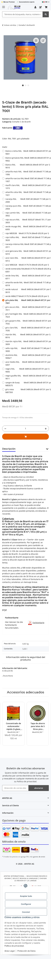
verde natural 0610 (27, 290)
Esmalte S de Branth (21, 121)
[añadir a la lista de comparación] (36, 40)
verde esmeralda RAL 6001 (27, 270)
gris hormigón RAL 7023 (27, 315)
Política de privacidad (14, 946)
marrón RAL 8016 (27, 336)
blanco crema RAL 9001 (27, 152)
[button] (35, 7)
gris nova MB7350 (27, 391)
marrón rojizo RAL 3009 (27, 343)
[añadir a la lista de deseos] (43, 40)
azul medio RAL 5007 (27, 363)
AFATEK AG (29, 863)
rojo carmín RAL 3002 (27, 214)
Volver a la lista (10, 25)
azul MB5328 (27, 264)
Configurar (26, 904)
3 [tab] (28, 85)
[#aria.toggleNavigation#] (3, 6)
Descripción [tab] (9, 449)
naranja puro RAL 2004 (27, 207)
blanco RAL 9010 (27, 166)
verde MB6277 (27, 296)
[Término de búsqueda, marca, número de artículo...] (46, 14)
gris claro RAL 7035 (27, 329)
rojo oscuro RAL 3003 (27, 221)
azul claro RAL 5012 (27, 259)
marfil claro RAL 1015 (27, 186)
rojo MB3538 (27, 233)
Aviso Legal (9, 951)
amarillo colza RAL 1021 (27, 193)
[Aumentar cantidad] (46, 428)
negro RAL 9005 (27, 370)
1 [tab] (23, 85)
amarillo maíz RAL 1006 (27, 173)
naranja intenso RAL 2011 (27, 245)
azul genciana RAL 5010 (27, 252)
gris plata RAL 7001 (27, 301)
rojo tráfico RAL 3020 (27, 238)
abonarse (38, 788)
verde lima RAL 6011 (27, 277)
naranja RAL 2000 (27, 200)
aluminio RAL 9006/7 (27, 356)
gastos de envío (39, 856)
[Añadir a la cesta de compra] (4, 33)
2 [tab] (25, 85)
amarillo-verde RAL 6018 (27, 284)
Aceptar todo (26, 896)
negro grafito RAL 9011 (27, 377)
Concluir (26, 912)
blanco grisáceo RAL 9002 (27, 159)
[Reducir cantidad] (5, 428)
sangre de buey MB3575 (27, 384)
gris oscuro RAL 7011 (27, 308)
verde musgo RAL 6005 (27, 228)
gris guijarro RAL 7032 (27, 322)
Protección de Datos (26, 951)
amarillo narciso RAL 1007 (27, 180)
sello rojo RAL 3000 (27, 349)
